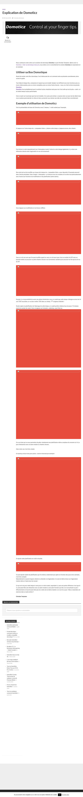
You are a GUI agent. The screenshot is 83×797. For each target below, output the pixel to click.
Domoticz (19, 87)
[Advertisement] (48, 48)
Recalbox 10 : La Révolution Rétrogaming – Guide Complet (13, 648)
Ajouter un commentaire (7, 41)
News (4, 9)
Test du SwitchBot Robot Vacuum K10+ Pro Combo (12, 668)
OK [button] (59, 794)
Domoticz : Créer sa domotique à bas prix (27, 65)
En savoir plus (65, 794)
